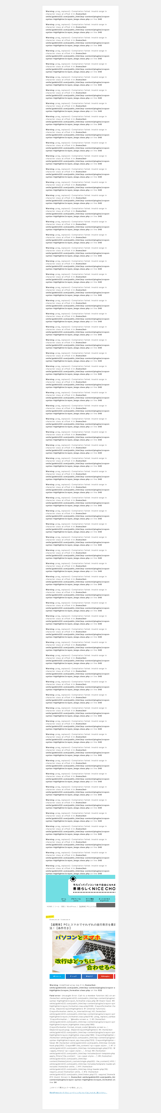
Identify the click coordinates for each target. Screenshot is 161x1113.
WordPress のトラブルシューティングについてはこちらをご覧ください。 (78, 1093)
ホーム (63, 899)
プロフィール (76, 899)
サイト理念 (90, 899)
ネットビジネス (104, 899)
